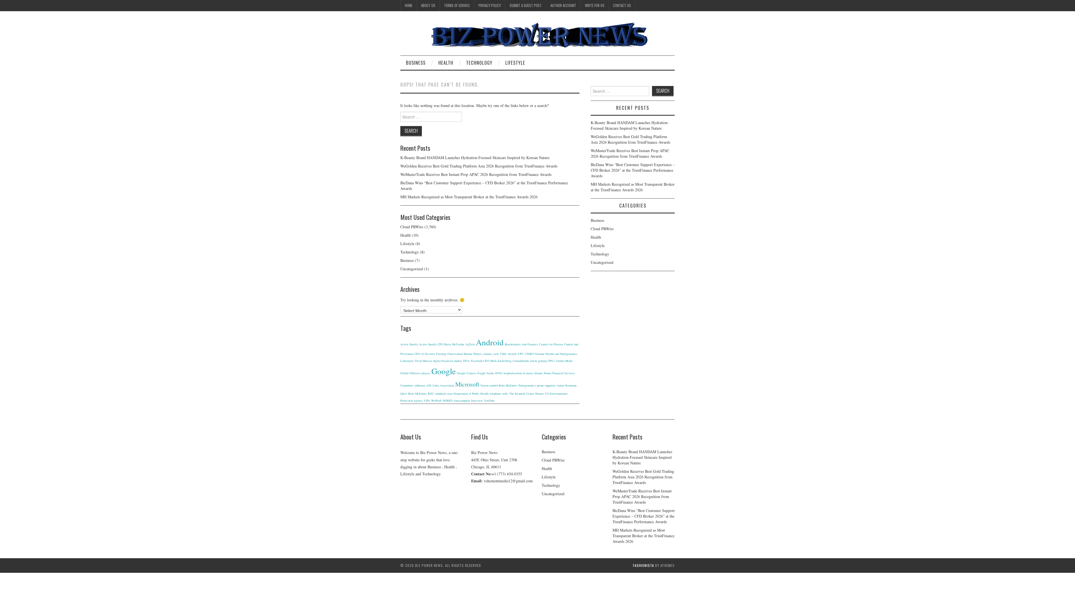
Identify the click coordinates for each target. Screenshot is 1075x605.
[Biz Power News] (537, 35)
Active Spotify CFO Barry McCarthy (441, 344)
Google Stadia (485, 373)
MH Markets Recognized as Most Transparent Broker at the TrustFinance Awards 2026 (469, 196)
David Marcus (423, 361)
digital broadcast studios (447, 361)
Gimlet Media (564, 361)
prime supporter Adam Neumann (556, 385)
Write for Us (594, 5)
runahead (440, 393)
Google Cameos (466, 373)
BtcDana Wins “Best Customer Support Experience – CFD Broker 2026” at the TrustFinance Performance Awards (633, 170)
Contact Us (622, 5)
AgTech (470, 344)
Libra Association (443, 385)
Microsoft (467, 384)
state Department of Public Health (468, 393)
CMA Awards (508, 354)
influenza (420, 385)
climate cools (491, 354)
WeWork (436, 400)
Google (443, 371)
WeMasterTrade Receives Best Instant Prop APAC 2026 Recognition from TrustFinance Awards (475, 174)
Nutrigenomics (527, 385)
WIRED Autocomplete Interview (463, 400)
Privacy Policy (489, 5)
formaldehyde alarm (525, 361)
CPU (521, 354)
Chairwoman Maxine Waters (464, 354)
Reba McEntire (417, 393)
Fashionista (643, 565)
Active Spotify (409, 344)
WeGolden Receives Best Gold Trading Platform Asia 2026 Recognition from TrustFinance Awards (478, 166)
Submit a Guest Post (526, 5)
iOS (429, 385)
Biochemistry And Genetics (521, 344)
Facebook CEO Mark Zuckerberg (491, 361)
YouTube (489, 400)
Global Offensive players (415, 373)
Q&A (403, 393)
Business (416, 62)
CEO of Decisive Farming (430, 354)
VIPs (427, 400)
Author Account (563, 5)
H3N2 (499, 373)
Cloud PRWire (411, 226)
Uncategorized (411, 268)
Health (445, 62)
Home (408, 5)
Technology (479, 62)
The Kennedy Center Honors (526, 393)
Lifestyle (515, 62)
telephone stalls (499, 393)
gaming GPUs (546, 361)
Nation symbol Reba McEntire (498, 385)
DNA (466, 361)
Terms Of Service (457, 5)
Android (490, 342)
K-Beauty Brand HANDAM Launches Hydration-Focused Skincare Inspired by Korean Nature (475, 157)
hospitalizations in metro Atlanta (523, 373)
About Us (428, 5)
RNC (431, 393)
